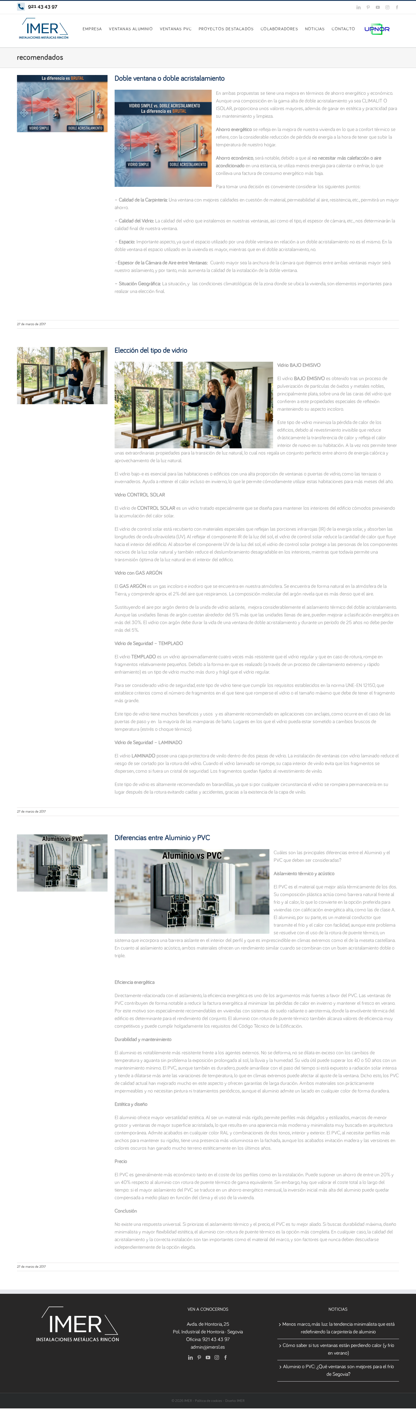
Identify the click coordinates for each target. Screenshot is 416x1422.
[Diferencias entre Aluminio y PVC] (62, 863)
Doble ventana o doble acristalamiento (170, 78)
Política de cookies (208, 1401)
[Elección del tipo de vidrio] (62, 375)
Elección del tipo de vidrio (151, 350)
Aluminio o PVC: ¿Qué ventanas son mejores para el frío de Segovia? (338, 1370)
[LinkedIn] (190, 1357)
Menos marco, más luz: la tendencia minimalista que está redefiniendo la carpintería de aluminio (338, 1328)
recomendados (62, 115)
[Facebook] (225, 1357)
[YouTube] (208, 1357)
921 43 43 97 (216, 1339)
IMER (241, 1401)
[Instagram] (217, 1357)
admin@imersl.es (208, 1347)
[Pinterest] (199, 1357)
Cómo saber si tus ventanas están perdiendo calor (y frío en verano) (338, 1349)
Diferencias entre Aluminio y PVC (162, 838)
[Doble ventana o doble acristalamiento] (62, 103)
